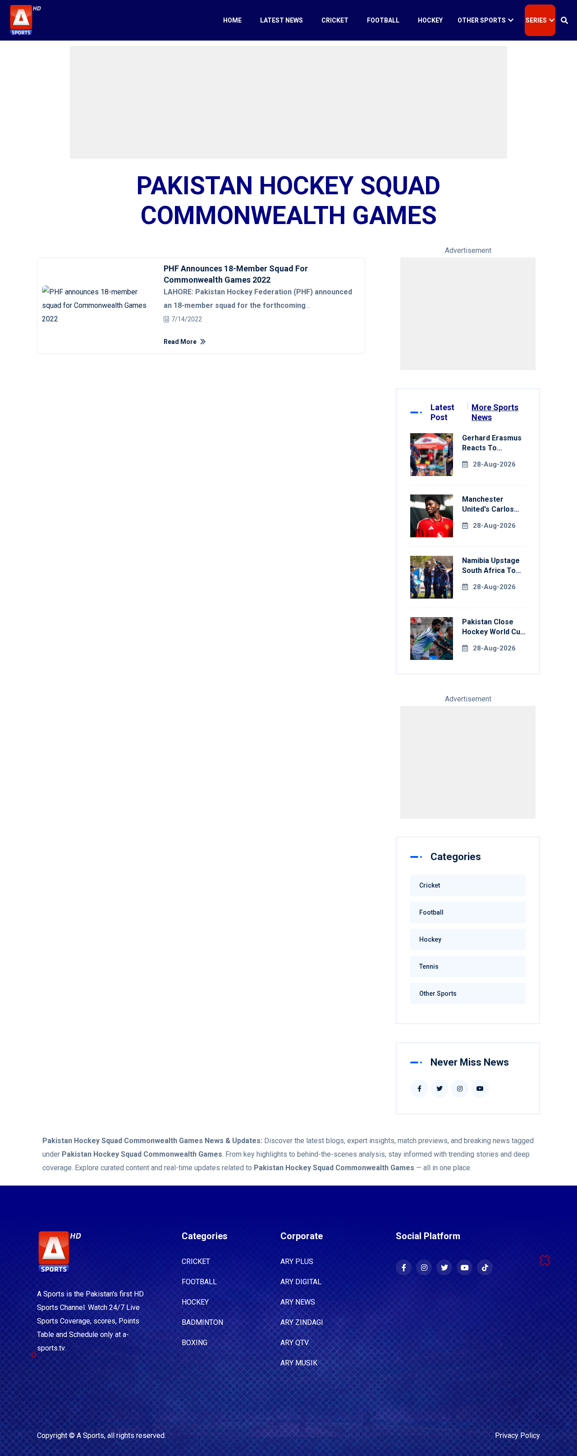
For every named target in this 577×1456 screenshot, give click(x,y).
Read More (181, 341)
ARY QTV (294, 1342)
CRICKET (196, 1261)
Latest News (281, 20)
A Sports (90, 1435)
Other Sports (482, 20)
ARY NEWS (297, 1302)
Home (232, 20)
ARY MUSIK (298, 1363)
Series (536, 20)
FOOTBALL (199, 1281)
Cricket (334, 20)
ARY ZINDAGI (301, 1322)
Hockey (430, 20)
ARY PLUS (296, 1261)
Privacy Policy (517, 1435)
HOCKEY (195, 1302)
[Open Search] (564, 20)
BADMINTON (202, 1322)
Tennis (429, 966)
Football (383, 20)
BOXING (194, 1342)
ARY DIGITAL (300, 1281)
